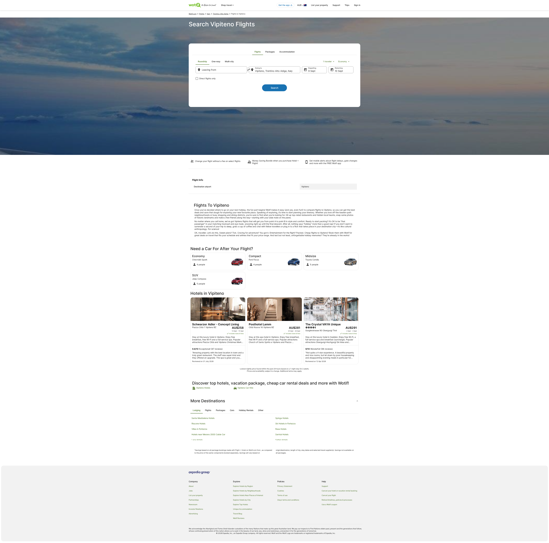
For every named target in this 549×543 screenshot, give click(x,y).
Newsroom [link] (193, 504)
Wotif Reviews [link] (238, 518)
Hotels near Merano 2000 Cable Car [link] (208, 434)
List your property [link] (196, 495)
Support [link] (325, 486)
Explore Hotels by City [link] (242, 500)
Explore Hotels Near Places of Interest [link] (248, 495)
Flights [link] (201, 14)
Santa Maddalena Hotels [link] (203, 418)
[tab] (257, 52)
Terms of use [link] (282, 495)
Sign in (357, 5)
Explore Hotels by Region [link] (243, 486)
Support (336, 5)
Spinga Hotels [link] (281, 418)
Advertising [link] (193, 514)
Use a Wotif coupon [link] (329, 504)
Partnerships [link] (194, 500)
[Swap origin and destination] (249, 70)
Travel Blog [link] (237, 514)
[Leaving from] (221, 69)
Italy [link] (208, 14)
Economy (342, 61)
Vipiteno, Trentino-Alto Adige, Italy (274, 71)
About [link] (191, 486)
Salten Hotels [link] (281, 440)
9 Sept (311, 71)
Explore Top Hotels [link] (240, 504)
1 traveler (327, 61)
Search (274, 87)
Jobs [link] (191, 491)
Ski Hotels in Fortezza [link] (285, 423)
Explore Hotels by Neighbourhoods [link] (246, 491)
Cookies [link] (280, 491)
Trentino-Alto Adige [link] (220, 14)
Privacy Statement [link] (284, 486)
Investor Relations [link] (196, 509)
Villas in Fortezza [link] (199, 429)
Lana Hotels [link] (197, 440)
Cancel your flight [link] (329, 495)
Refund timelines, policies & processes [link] (337, 500)
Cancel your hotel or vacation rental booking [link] (339, 491)
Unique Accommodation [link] (242, 509)
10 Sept (339, 71)
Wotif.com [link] (192, 14)
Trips (347, 5)
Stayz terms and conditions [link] (288, 500)
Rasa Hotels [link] (280, 429)
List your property (319, 5)
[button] (274, 401)
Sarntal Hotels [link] (281, 434)
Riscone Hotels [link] (198, 423)
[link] (212, 388)
